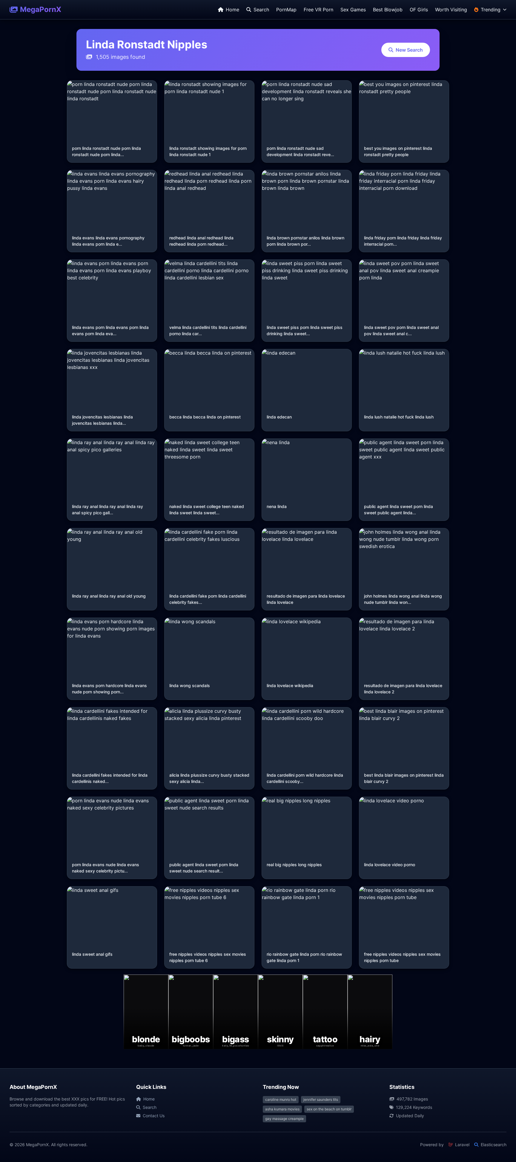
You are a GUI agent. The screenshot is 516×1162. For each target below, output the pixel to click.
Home (149, 1098)
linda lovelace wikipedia (290, 685)
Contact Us (154, 1115)
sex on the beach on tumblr (329, 1109)
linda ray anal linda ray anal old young (109, 595)
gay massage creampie (284, 1118)
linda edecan (279, 416)
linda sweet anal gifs (92, 954)
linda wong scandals (189, 685)
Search (149, 1107)
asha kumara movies (282, 1109)
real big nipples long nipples (294, 864)
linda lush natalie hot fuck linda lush (399, 416)
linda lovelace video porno (389, 864)
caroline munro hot (280, 1099)
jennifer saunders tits (320, 1099)
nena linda (277, 506)
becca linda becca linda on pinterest (205, 416)
